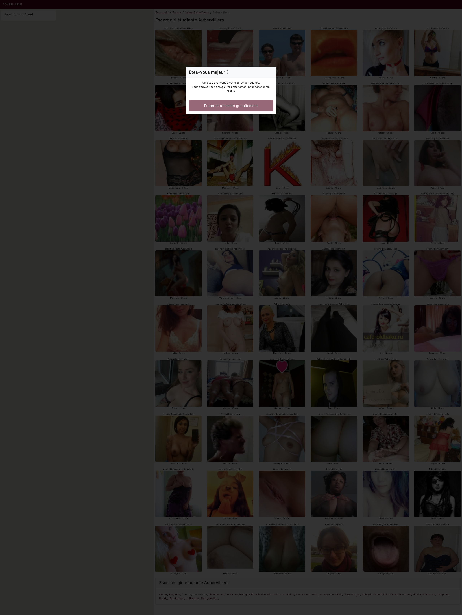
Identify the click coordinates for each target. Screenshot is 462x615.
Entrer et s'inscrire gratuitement (231, 106)
